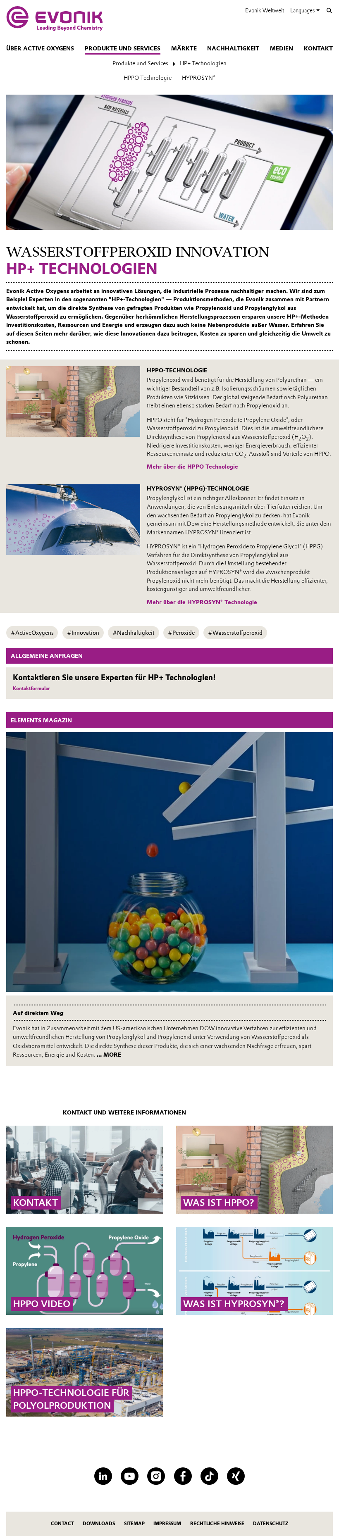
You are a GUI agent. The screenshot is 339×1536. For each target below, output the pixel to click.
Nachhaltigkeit (233, 48)
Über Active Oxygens (40, 48)
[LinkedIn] (103, 1476)
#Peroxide (181, 632)
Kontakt (318, 48)
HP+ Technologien (203, 63)
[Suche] (329, 10)
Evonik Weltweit (264, 10)
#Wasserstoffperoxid (235, 632)
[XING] (236, 1476)
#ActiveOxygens (32, 632)
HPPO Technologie (148, 77)
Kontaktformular (31, 688)
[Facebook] (183, 1476)
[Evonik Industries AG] (54, 18)
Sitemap (134, 1523)
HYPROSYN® (198, 77)
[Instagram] (156, 1476)
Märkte (184, 48)
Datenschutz (270, 1523)
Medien (281, 48)
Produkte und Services (122, 48)
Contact (62, 1523)
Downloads (99, 1523)
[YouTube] (129, 1476)
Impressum (167, 1523)
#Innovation (83, 632)
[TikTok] (209, 1476)
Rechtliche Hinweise (217, 1523)
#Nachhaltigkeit (133, 632)
